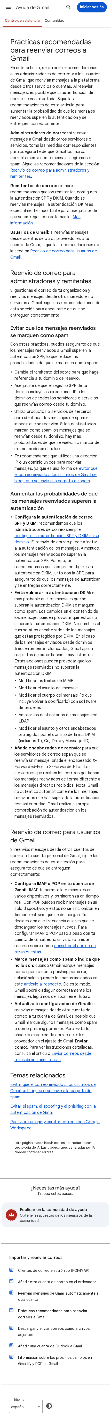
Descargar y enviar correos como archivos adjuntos (54, 1331)
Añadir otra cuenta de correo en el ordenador (57, 1282)
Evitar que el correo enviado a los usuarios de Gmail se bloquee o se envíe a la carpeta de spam (53, 1091)
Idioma (19, 1400)
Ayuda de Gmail (32, 7)
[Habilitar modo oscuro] (49, 1406)
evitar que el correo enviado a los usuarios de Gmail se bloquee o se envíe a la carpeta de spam (56, 475)
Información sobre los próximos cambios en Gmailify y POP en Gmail (55, 1360)
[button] (8, 7)
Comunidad (55, 20)
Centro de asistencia (22, 20)
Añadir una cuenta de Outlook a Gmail (50, 1346)
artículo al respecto (42, 984)
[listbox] (26, 1406)
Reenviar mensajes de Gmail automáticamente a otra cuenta (58, 1296)
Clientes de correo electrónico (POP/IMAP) (53, 1270)
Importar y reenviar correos (35, 1257)
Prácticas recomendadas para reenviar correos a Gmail (53, 1314)
